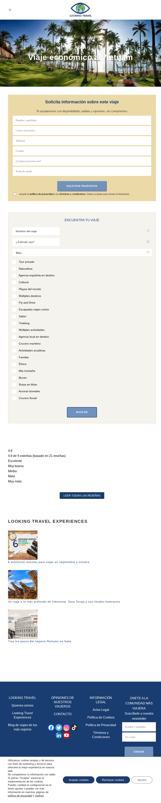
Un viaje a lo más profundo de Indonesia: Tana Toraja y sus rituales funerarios (64, 601)
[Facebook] (51, 727)
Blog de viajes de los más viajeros (22, 727)
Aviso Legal (101, 709)
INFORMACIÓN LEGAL (101, 700)
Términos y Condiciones (101, 735)
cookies (39, 795)
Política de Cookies (100, 717)
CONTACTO (62, 714)
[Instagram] (66, 727)
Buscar (82, 412)
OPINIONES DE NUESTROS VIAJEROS (62, 702)
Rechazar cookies (113, 779)
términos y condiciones (72, 194)
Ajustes (141, 779)
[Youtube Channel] (66, 735)
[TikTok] (74, 727)
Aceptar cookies (79, 779)
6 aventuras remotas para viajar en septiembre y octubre (49, 562)
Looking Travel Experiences (22, 715)
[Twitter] (58, 727)
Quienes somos (22, 705)
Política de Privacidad (101, 725)
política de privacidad (41, 194)
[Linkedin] (58, 735)
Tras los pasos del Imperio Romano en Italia (39, 641)
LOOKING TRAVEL (22, 697)
